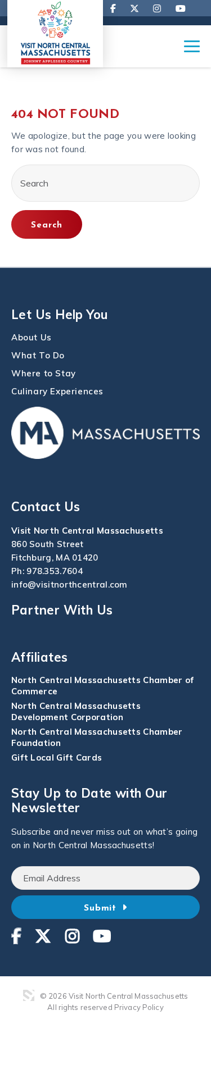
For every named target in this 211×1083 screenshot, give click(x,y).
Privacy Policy (139, 1007)
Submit (102, 908)
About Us (31, 337)
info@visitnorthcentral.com (69, 584)
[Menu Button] (192, 51)
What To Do (38, 355)
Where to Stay (43, 373)
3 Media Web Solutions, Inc (28, 995)
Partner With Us (62, 610)
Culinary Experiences (57, 391)
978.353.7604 (54, 571)
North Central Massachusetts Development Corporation (76, 711)
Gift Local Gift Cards (56, 757)
